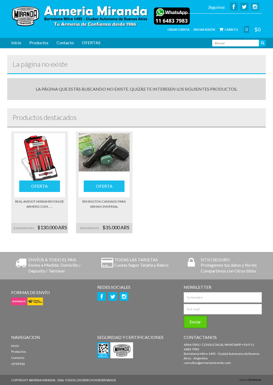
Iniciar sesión (204, 29)
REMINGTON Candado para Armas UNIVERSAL (104, 203)
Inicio (16, 42)
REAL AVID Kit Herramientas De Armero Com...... (39, 203)
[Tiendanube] (250, 380)
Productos (39, 42)
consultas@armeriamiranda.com (207, 363)
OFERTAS (91, 42)
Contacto (65, 42)
